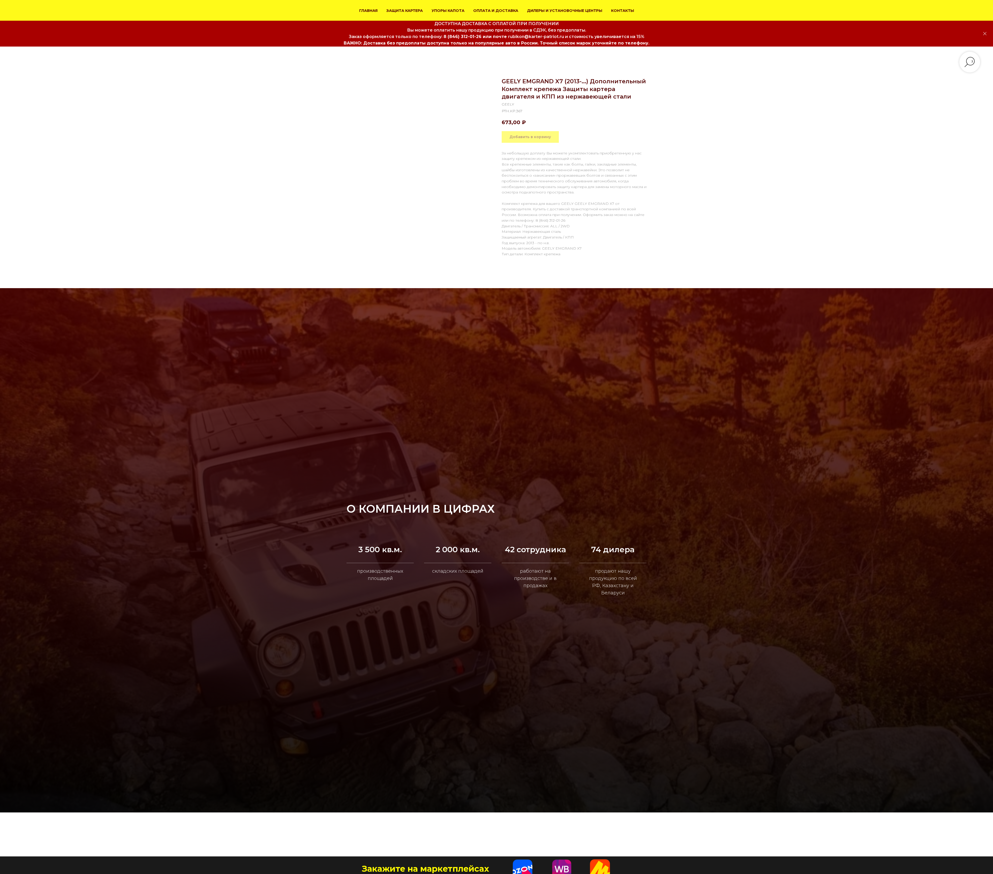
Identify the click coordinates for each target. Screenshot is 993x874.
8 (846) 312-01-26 (462, 36)
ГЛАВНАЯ (368, 10)
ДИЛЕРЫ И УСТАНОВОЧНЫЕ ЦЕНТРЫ (564, 10)
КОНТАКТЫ (622, 10)
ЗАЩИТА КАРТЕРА (404, 10)
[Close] (985, 34)
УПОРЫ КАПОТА (448, 10)
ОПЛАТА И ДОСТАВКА (495, 10)
